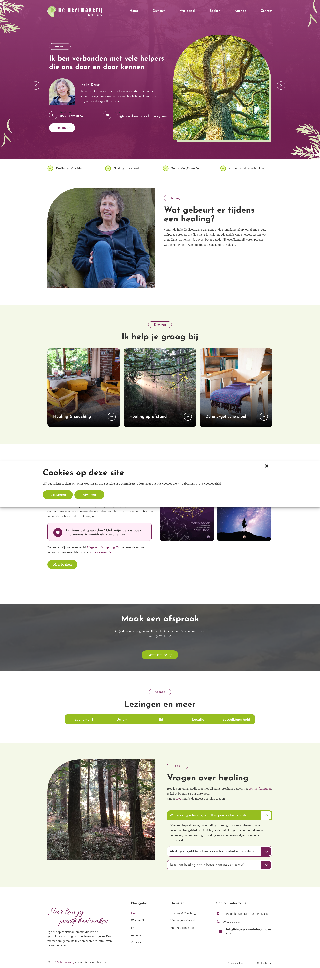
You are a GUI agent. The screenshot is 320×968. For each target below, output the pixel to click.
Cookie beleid (264, 963)
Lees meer (62, 128)
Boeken (215, 11)
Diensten (159, 11)
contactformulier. (102, 552)
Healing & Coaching (183, 913)
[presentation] (36, 85)
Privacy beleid (236, 963)
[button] (266, 465)
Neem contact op (160, 655)
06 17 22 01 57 (231, 921)
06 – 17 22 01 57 (72, 116)
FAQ (178, 798)
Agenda (240, 11)
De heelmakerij (65, 962)
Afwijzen (89, 495)
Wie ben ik (188, 11)
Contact (266, 11)
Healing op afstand (182, 920)
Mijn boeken (62, 564)
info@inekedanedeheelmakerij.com (140, 116)
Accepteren (58, 495)
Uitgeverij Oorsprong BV (103, 547)
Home (134, 11)
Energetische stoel (182, 927)
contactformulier (260, 788)
